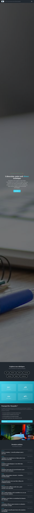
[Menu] (32, 1)
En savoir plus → (5, 421)
